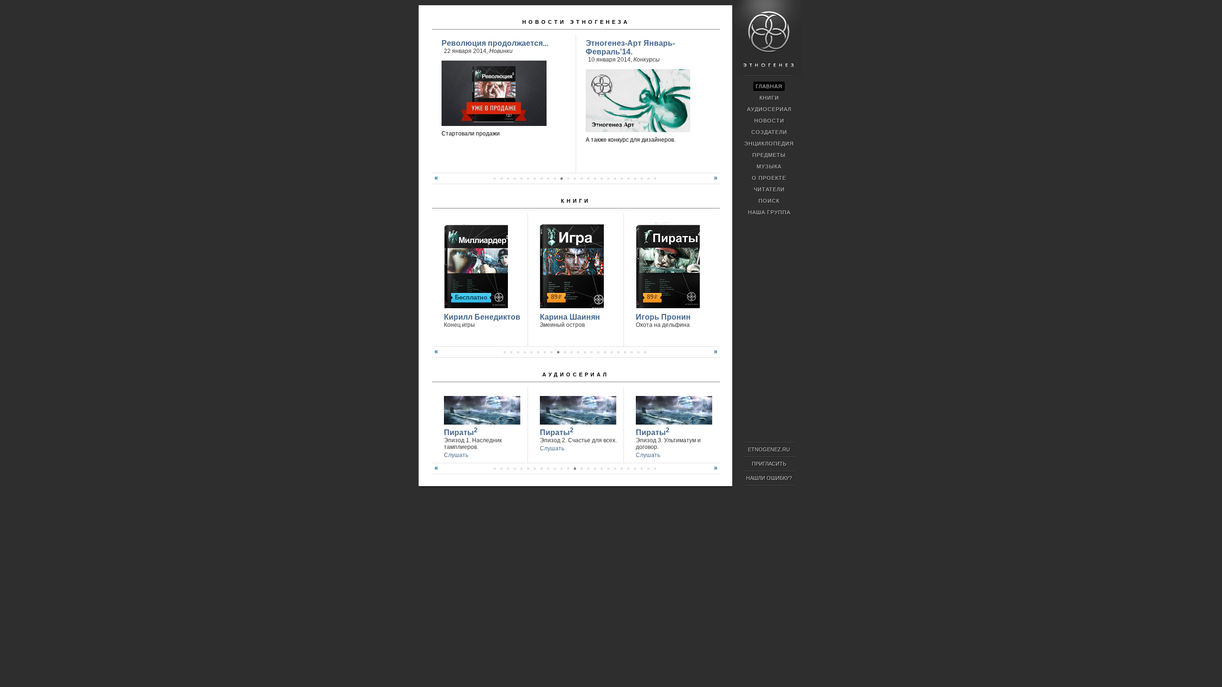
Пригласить (769, 464)
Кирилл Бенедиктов (482, 317)
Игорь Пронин (663, 317)
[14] (581, 178)
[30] (614, 468)
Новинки (501, 51)
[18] (608, 178)
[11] (561, 178)
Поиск (769, 201)
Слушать (456, 455)
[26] (588, 468)
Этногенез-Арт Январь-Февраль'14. (630, 47)
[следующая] (717, 181)
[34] (641, 468)
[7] (534, 178)
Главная (769, 86)
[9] (548, 178)
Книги (575, 201)
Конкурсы (646, 59)
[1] (494, 178)
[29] (608, 468)
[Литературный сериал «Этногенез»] (768, 74)
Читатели (769, 189)
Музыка (769, 166)
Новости (769, 121)
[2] (501, 178)
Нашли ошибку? (769, 478)
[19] (614, 178)
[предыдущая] (435, 181)
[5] (521, 178)
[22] (634, 178)
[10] (554, 178)
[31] (621, 468)
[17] (601, 178)
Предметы (769, 155)
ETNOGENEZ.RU (769, 449)
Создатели (769, 132)
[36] (654, 468)
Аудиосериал (575, 374)
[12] (568, 178)
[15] (588, 178)
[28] (601, 468)
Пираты (460, 432)
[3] (507, 178)
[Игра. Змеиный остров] (570, 265)
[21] (628, 178)
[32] (628, 468)
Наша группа (769, 212)
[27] (594, 468)
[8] (541, 178)
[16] (594, 178)
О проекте (769, 178)
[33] (634, 468)
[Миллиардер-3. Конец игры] (475, 265)
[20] (621, 178)
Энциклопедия (769, 143)
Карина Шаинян (570, 317)
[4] (514, 178)
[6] (528, 178)
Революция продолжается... (495, 43)
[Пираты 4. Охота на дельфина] (666, 265)
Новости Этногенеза (576, 22)
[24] (648, 178)
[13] (574, 178)
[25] (654, 178)
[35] (648, 468)
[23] (641, 178)
